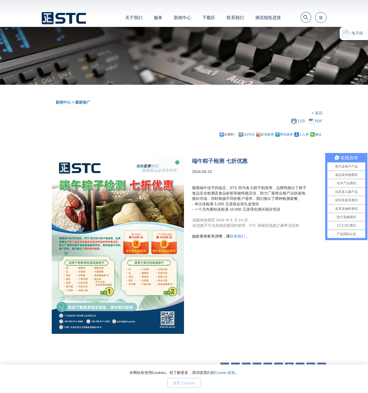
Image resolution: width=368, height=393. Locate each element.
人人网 (304, 134)
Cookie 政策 (225, 372)
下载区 (208, 17)
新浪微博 (267, 134)
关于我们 (134, 17)
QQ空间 (249, 134)
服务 (158, 17)
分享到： (230, 134)
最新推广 (82, 102)
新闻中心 (182, 17)
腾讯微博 (286, 134)
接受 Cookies (184, 383)
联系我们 (235, 17)
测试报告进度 (268, 17)
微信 (318, 134)
